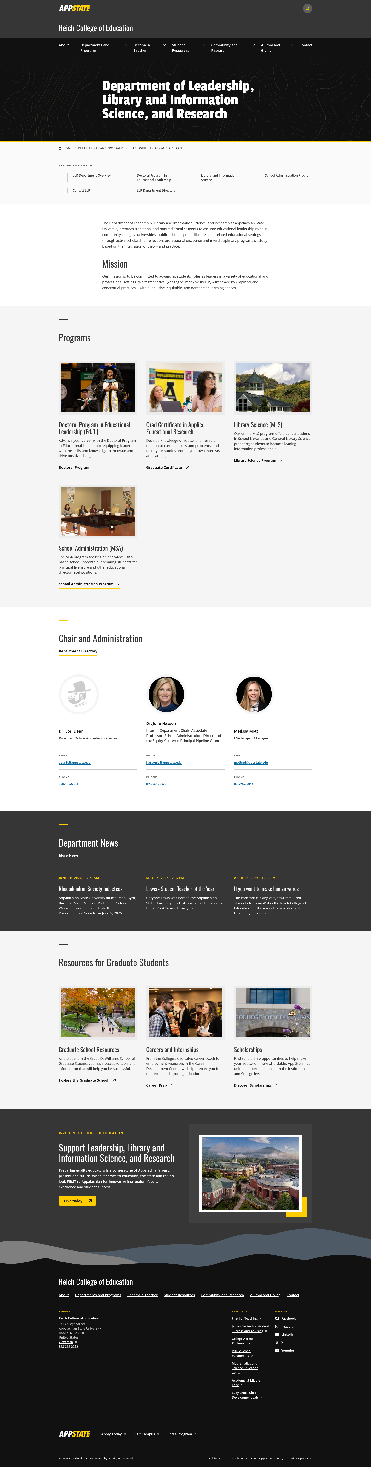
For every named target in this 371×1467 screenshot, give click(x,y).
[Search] (307, 8)
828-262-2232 (68, 1346)
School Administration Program (288, 175)
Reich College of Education (96, 27)
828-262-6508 (68, 784)
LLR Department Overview (92, 175)
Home (67, 148)
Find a (179, 1434)
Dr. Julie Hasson (161, 723)
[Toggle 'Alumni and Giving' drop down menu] (292, 44)
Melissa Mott (246, 731)
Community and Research (224, 48)
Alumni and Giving (270, 48)
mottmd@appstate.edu (251, 762)
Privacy (299, 1458)
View (66, 1342)
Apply (111, 1434)
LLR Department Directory (156, 190)
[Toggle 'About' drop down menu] (73, 44)
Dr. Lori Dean (71, 731)
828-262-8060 (156, 784)
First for (245, 1318)
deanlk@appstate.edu (75, 762)
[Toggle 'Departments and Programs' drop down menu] (126, 44)
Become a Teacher (142, 48)
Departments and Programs (94, 48)
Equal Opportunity (267, 1458)
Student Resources (180, 48)
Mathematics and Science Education (245, 1368)
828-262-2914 (243, 784)
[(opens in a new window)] (74, 8)
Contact (306, 45)
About (64, 45)
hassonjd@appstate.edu (164, 762)
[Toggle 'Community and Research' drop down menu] (253, 44)
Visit (144, 1434)
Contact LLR (81, 190)
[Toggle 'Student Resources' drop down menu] (204, 44)
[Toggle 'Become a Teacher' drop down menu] (164, 44)
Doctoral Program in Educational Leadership (154, 177)
